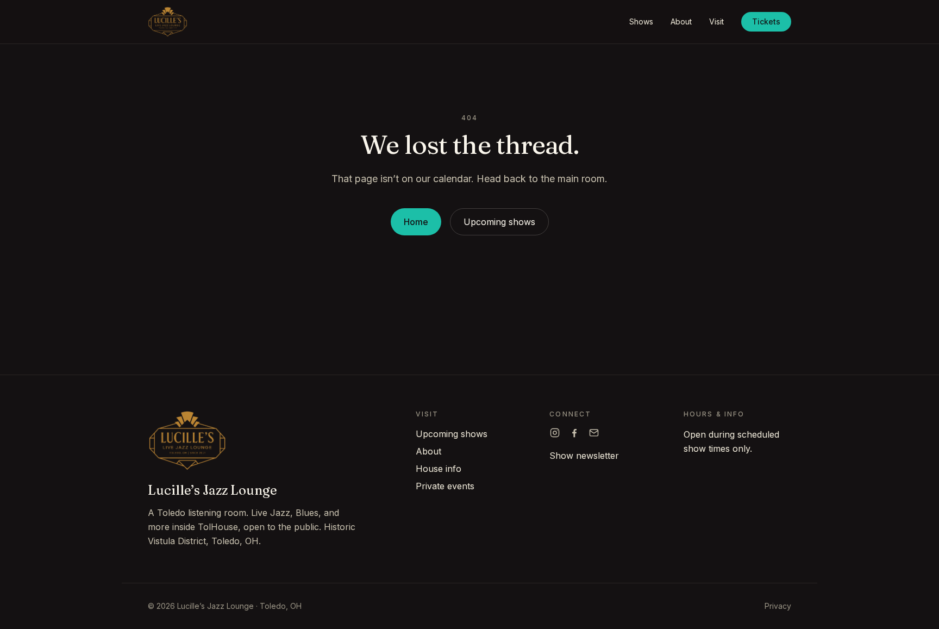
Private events (445, 486)
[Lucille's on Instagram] (554, 432)
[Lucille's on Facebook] (574, 432)
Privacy (778, 606)
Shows (641, 21)
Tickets (766, 21)
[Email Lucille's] (594, 432)
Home (416, 221)
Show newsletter (584, 455)
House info (438, 468)
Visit (716, 21)
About (681, 21)
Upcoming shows (499, 221)
